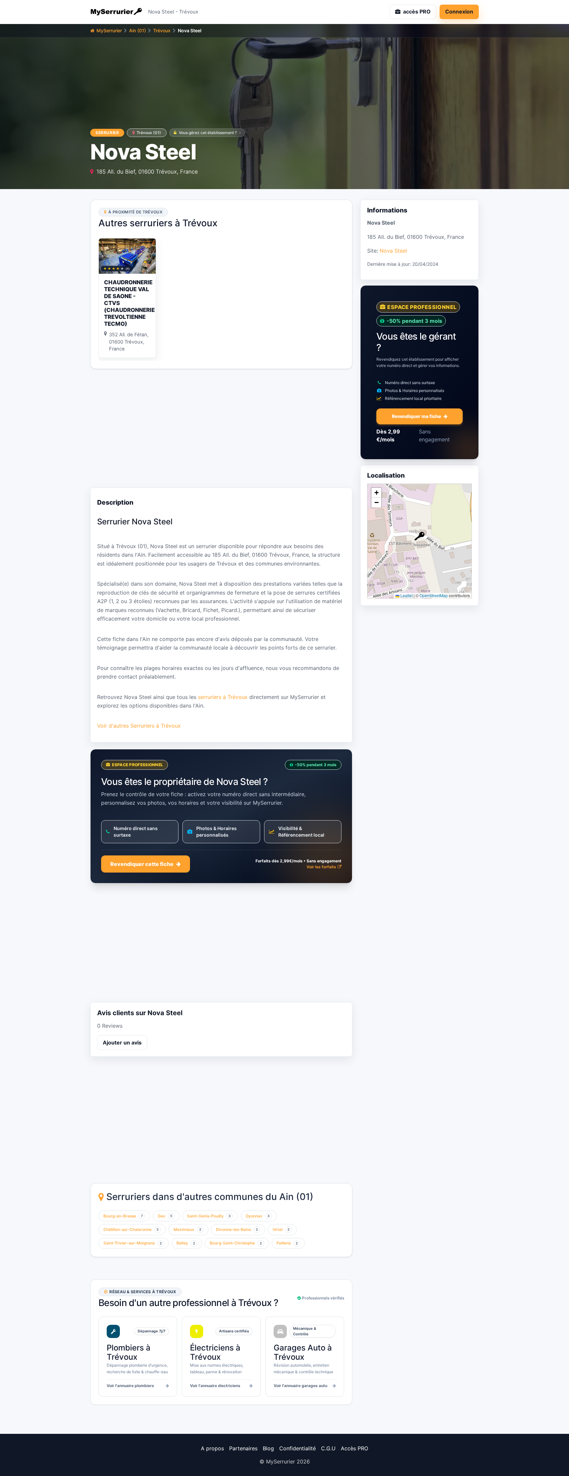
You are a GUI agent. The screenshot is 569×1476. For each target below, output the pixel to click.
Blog (268, 1448)
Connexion (459, 11)
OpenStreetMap (434, 596)
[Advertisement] (221, 428)
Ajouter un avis (122, 1042)
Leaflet (406, 596)
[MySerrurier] (116, 11)
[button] (419, 536)
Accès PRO (354, 1448)
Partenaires (243, 1448)
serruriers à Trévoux (223, 697)
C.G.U (328, 1448)
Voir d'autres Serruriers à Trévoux (139, 725)
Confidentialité (297, 1448)
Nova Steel (393, 250)
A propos (212, 1448)
